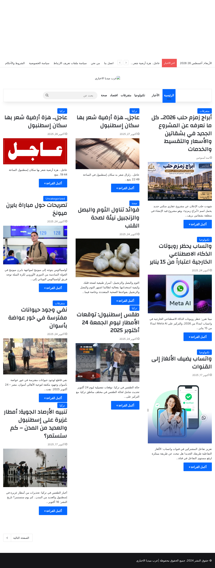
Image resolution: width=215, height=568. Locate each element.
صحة (104, 95)
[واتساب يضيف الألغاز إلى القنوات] (180, 411)
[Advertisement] (107, 29)
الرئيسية (169, 95)
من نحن (95, 63)
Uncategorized (55, 198)
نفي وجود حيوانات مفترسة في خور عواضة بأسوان (37, 317)
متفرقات (126, 95)
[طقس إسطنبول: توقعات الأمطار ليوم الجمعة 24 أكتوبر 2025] (108, 362)
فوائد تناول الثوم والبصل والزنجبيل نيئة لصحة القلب (108, 217)
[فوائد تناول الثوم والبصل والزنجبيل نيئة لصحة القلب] (108, 258)
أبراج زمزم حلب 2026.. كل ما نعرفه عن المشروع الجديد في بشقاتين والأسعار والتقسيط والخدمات (181, 133)
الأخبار (155, 95)
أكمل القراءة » (198, 224)
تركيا (134, 111)
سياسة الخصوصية (39, 63)
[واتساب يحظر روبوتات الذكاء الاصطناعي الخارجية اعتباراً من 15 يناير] (180, 294)
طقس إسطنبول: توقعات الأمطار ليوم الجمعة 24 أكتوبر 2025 (108, 322)
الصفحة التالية (21, 537)
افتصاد (114, 95)
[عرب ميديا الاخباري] (107, 78)
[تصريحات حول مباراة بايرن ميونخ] (35, 245)
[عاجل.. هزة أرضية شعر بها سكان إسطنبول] (108, 153)
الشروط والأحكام (15, 63)
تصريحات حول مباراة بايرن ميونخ (36, 209)
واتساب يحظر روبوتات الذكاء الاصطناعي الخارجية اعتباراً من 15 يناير (181, 254)
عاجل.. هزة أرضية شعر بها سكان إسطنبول (135, 63)
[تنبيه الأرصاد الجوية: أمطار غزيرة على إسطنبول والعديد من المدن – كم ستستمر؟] (35, 468)
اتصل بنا (109, 63)
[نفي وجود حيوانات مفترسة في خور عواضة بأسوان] (35, 356)
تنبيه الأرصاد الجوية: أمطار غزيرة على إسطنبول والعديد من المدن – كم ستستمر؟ (35, 424)
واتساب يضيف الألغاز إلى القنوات (181, 362)
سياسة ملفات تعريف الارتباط (70, 63)
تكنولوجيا (139, 95)
